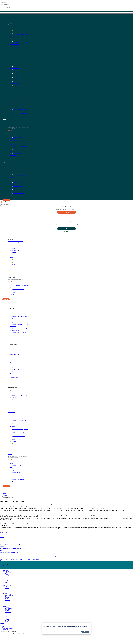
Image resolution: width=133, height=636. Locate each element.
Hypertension (7, 574)
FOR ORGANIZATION (6, 585)
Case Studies (7, 607)
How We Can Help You (6, 571)
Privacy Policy (4, 624)
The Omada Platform (8, 594)
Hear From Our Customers (9, 590)
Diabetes (6, 573)
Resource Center (5, 119)
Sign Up (3, 565)
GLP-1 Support (7, 575)
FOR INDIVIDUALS (6, 570)
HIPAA (3, 626)
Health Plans (12, 36)
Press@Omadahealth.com (4, 532)
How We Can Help (5, 233)
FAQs (3, 270)
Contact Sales (6, 199)
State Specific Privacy (6, 625)
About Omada (4, 615)
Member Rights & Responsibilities (8, 628)
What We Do (4, 51)
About (3, 162)
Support (3, 271)
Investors (6, 621)
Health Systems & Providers (14, 44)
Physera (50, 505)
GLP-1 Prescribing (8, 600)
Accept (85, 631)
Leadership (11, 177)
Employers (6, 587)
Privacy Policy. (63, 629)
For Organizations (7, 8)
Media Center (7, 619)
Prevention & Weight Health (9, 572)
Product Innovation (8, 602)
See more (2, 537)
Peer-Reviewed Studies (13, 140)
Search (3, 300)
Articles (6, 611)
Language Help (5, 629)
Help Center (12, 287)
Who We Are (4, 269)
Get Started (6, 582)
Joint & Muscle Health (8, 576)
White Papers (7, 610)
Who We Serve (4, 15)
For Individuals (7, 7)
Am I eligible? (66, 212)
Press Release (4, 495)
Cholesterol (6, 598)
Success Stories (5, 268)
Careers (6, 618)
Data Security (7, 620)
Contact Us (6, 580)
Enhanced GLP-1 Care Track (9, 599)
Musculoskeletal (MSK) (8, 601)
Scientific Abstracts (13, 144)
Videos (6, 613)
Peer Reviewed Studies (8, 608)
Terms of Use (4, 627)
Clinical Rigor (12, 115)
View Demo (67, 231)
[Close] (0, 203)
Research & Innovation (6, 381)
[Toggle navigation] (0, 205)
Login (6, 583)
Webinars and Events (8, 612)
